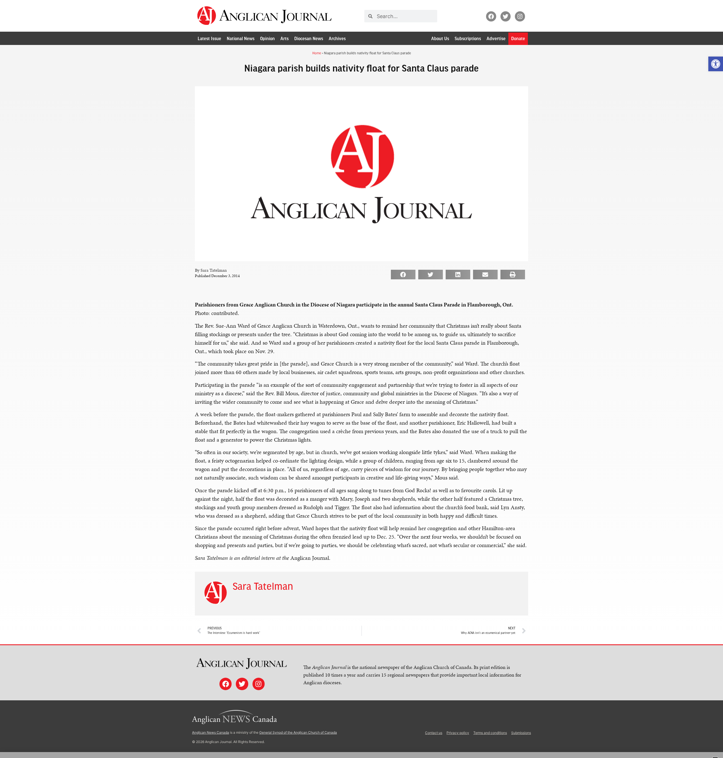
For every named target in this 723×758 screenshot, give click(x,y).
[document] (361, 379)
